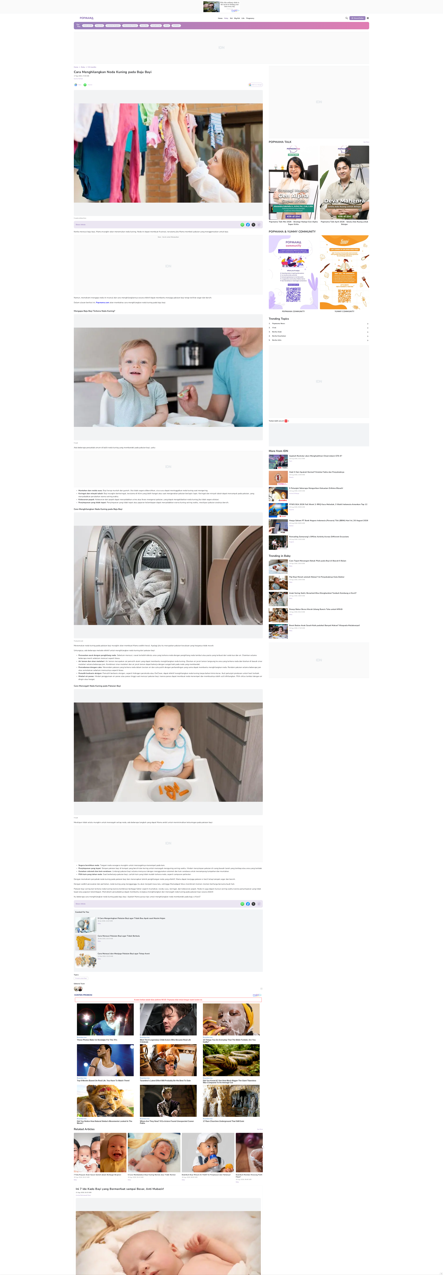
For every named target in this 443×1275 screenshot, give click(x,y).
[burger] (367, 18)
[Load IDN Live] (319, 434)
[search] (346, 18)
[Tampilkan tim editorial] (261, 988)
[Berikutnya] (263, 1146)
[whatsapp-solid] (242, 225)
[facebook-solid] (248, 225)
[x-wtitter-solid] (253, 225)
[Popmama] (87, 18)
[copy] (259, 225)
